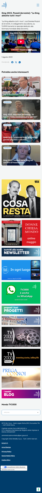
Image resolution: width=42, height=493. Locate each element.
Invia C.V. (5, 443)
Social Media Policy (8, 456)
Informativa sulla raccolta (8, 469)
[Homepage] (4, 5)
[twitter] (16, 62)
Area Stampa (6, 447)
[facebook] (12, 62)
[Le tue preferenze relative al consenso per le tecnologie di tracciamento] (38, 489)
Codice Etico (6, 460)
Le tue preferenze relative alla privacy (16, 467)
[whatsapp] (19, 62)
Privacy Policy (6, 451)
